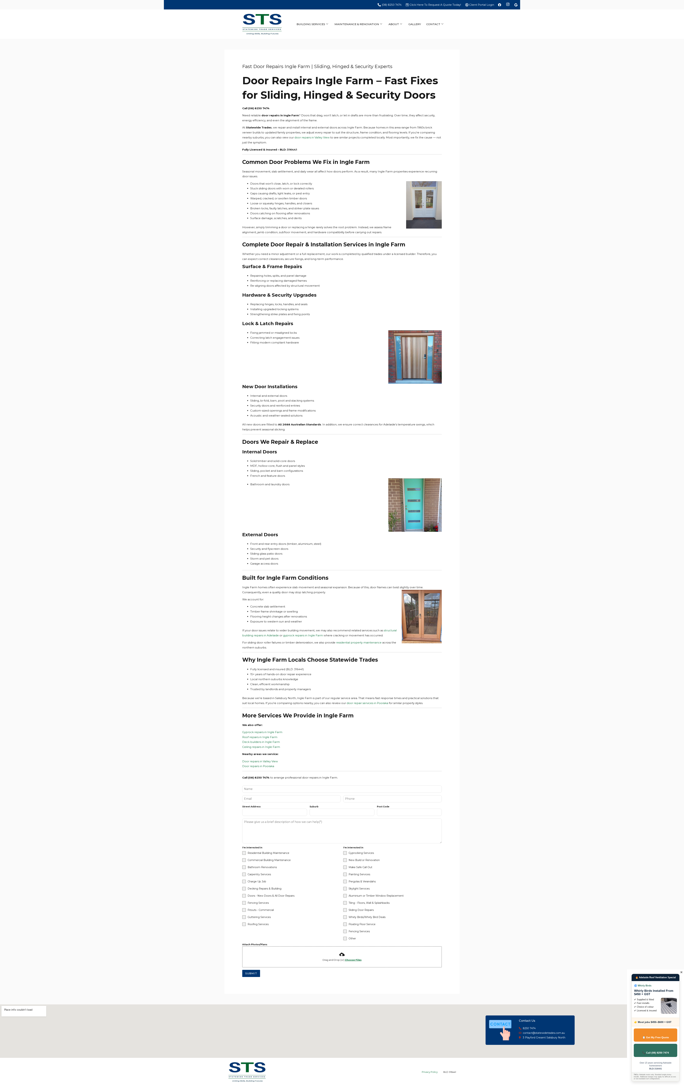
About (393, 24)
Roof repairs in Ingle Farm (259, 737)
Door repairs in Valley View (260, 761)
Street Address (251, 806)
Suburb (314, 806)
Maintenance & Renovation (357, 24)
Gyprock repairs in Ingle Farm (262, 732)
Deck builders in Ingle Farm (261, 742)
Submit (251, 973)
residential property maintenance (359, 642)
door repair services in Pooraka (367, 703)
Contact (433, 24)
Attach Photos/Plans (254, 944)
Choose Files (353, 959)
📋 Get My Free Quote (655, 1037)
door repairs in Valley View (312, 137)
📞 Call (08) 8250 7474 (655, 1052)
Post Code (383, 806)
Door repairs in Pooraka (258, 766)
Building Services (311, 24)
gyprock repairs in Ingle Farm (303, 635)
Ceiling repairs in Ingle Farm (261, 747)
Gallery (414, 24)
